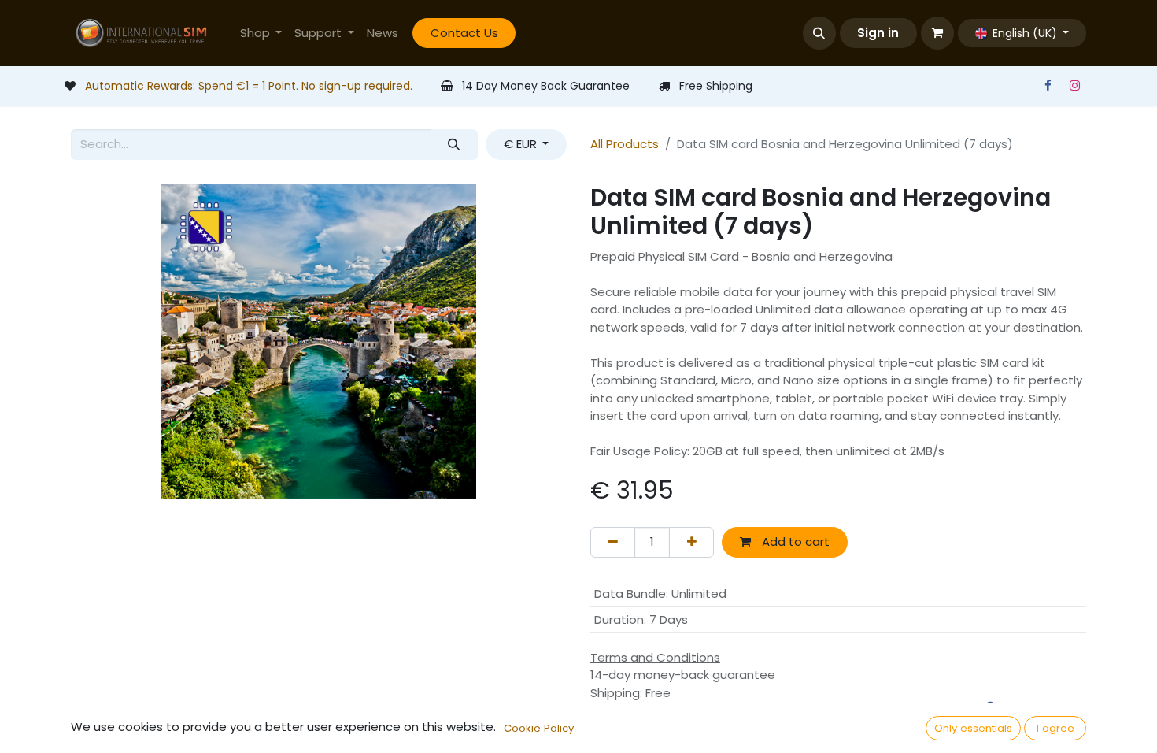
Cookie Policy (539, 728)
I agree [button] (1055, 728)
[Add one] (691, 542)
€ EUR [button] (522, 143)
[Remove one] (612, 542)
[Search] (454, 144)
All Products (624, 143)
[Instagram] (1074, 86)
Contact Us (464, 32)
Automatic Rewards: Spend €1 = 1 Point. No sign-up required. (248, 86)
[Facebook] (1047, 86)
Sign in (878, 32)
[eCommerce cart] (937, 33)
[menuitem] (261, 33)
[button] (819, 33)
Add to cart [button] (794, 541)
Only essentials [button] (973, 728)
